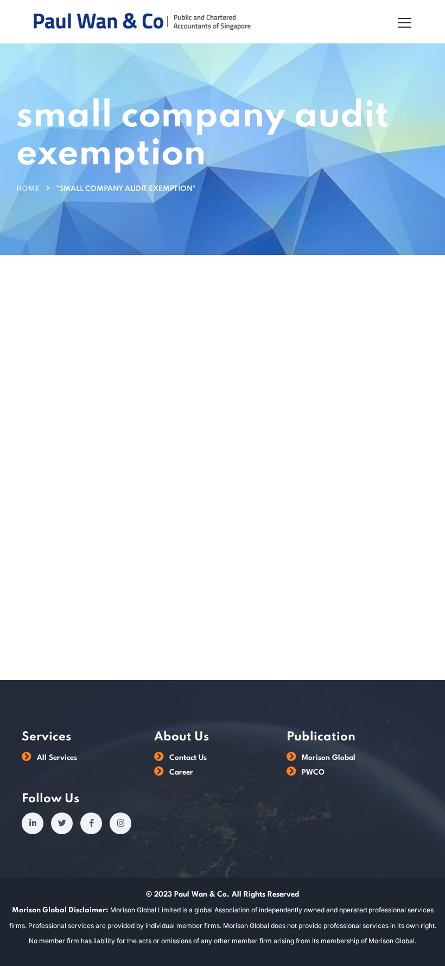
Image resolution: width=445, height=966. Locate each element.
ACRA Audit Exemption (69, 374)
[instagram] (120, 823)
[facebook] (91, 823)
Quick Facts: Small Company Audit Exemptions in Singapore (301, 425)
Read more (223, 588)
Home (28, 189)
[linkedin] (32, 823)
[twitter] (62, 823)
